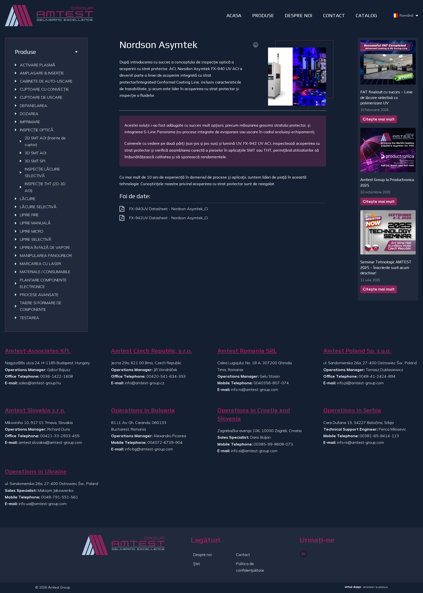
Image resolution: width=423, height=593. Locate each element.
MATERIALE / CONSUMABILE (45, 271)
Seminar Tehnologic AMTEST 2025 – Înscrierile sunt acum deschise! (385, 267)
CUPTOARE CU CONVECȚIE (44, 89)
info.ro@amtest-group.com (254, 389)
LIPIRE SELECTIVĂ (35, 239)
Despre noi (202, 554)
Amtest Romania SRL (247, 350)
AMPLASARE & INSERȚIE (42, 73)
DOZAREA (29, 113)
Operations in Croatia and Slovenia (253, 414)
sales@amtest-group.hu (40, 382)
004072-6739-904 (165, 442)
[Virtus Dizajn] (366, 588)
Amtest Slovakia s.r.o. (35, 410)
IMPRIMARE (30, 121)
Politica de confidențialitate (250, 567)
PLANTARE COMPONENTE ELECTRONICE (43, 283)
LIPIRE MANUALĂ (35, 222)
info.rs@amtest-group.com (360, 442)
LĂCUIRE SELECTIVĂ (38, 206)
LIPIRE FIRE (29, 214)
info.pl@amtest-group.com (360, 382)
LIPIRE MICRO (31, 231)
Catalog (366, 15)
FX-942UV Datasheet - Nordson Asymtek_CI (168, 217)
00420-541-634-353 (166, 376)
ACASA (233, 15)
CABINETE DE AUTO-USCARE (46, 81)
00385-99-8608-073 (273, 444)
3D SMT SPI (35, 160)
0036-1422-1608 (56, 376)
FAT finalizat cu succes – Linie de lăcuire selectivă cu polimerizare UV (386, 97)
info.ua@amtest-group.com (43, 503)
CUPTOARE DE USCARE (41, 97)
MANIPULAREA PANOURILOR (46, 255)
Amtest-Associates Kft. (38, 350)
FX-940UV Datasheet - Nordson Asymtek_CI (168, 208)
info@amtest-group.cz (144, 382)
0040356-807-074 (271, 382)
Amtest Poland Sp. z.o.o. (357, 350)
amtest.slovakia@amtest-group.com (50, 442)
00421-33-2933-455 (60, 435)
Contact (334, 15)
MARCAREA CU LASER (40, 263)
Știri (196, 563)
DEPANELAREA (33, 105)
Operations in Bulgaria (143, 410)
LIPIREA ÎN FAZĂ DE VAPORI (45, 247)
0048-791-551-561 (59, 497)
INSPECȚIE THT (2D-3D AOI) (45, 187)
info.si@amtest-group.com (254, 450)
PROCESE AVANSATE (39, 294)
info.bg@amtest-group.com (149, 449)
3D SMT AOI (35, 152)
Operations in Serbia (352, 410)
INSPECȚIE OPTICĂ (36, 129)
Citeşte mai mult (379, 119)
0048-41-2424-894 (377, 376)
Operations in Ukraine (36, 471)
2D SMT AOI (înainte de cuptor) (45, 141)
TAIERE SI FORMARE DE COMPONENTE (40, 306)
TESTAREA (29, 317)
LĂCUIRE (27, 198)
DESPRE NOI (298, 15)
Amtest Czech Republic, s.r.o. (151, 350)
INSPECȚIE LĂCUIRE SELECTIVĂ (42, 172)
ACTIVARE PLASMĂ (37, 64)
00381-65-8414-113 (379, 435)
